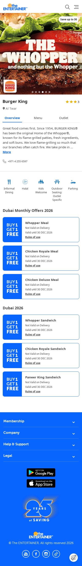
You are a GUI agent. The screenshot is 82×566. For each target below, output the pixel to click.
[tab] (6, 400)
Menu (38, 118)
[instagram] (46, 554)
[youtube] (26, 554)
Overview (12, 118)
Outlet (63, 118)
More (7, 152)
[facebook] (36, 554)
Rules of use (32, 237)
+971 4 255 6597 (17, 161)
